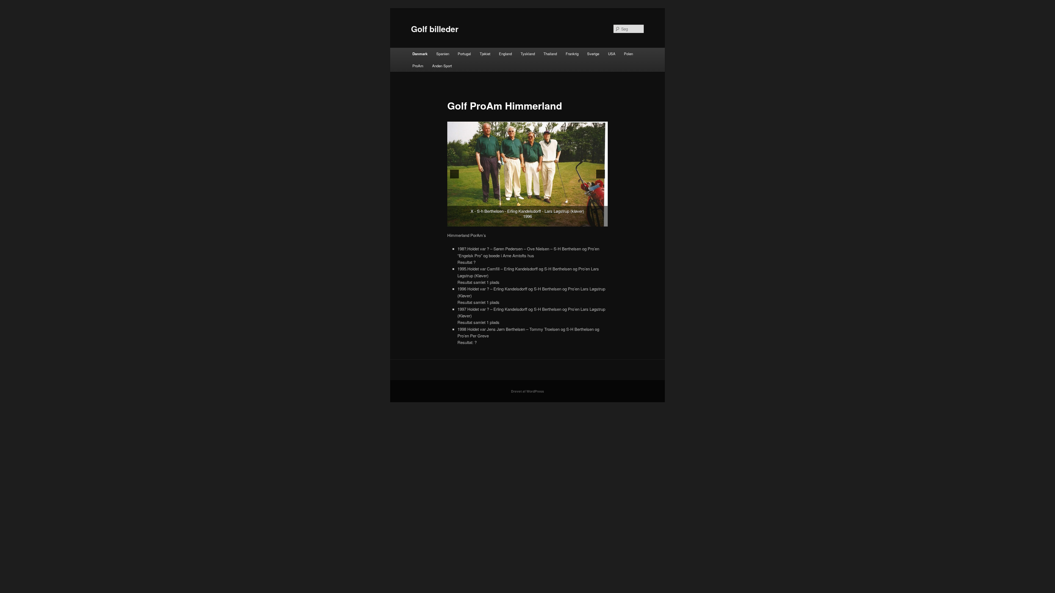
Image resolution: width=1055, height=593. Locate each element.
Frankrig (572, 53)
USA (611, 53)
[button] (454, 174)
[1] (524, 222)
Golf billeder (435, 29)
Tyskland (528, 53)
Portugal (464, 53)
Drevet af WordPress (527, 391)
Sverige (593, 53)
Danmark (419, 53)
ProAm (417, 65)
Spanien (442, 53)
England (505, 53)
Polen (628, 53)
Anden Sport (442, 65)
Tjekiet (485, 53)
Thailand (550, 53)
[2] (530, 222)
